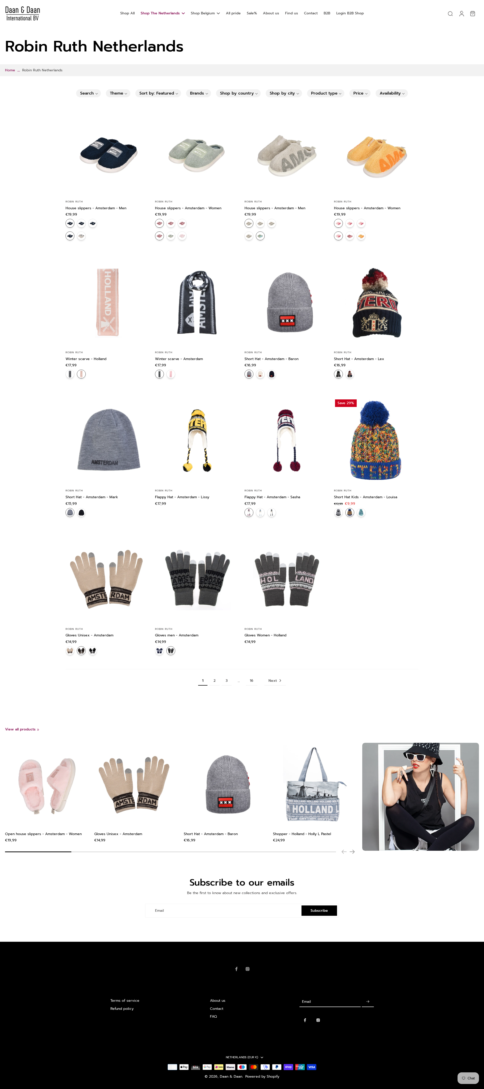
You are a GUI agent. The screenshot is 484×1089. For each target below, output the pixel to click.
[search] (450, 13)
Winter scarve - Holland (86, 359)
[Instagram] (247, 969)
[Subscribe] (368, 1001)
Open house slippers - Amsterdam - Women (43, 834)
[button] (88, 93)
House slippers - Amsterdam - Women (188, 208)
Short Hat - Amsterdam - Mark (92, 497)
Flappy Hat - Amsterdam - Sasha (272, 497)
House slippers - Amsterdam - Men (96, 208)
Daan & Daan (231, 1076)
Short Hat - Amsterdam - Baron (271, 359)
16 (251, 680)
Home (10, 70)
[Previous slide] (344, 852)
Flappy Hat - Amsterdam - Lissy (182, 497)
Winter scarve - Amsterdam (179, 359)
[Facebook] (236, 969)
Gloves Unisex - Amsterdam (89, 635)
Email (159, 910)
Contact (216, 1008)
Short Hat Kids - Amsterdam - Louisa (365, 497)
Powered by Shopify (262, 1076)
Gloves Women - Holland (265, 635)
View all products (20, 729)
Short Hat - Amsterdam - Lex (359, 359)
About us (217, 1000)
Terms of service (124, 1000)
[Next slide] (352, 852)
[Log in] (461, 13)
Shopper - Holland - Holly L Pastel (302, 834)
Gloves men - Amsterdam (176, 635)
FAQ (213, 1016)
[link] (38, 730)
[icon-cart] (472, 13)
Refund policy (122, 1008)
